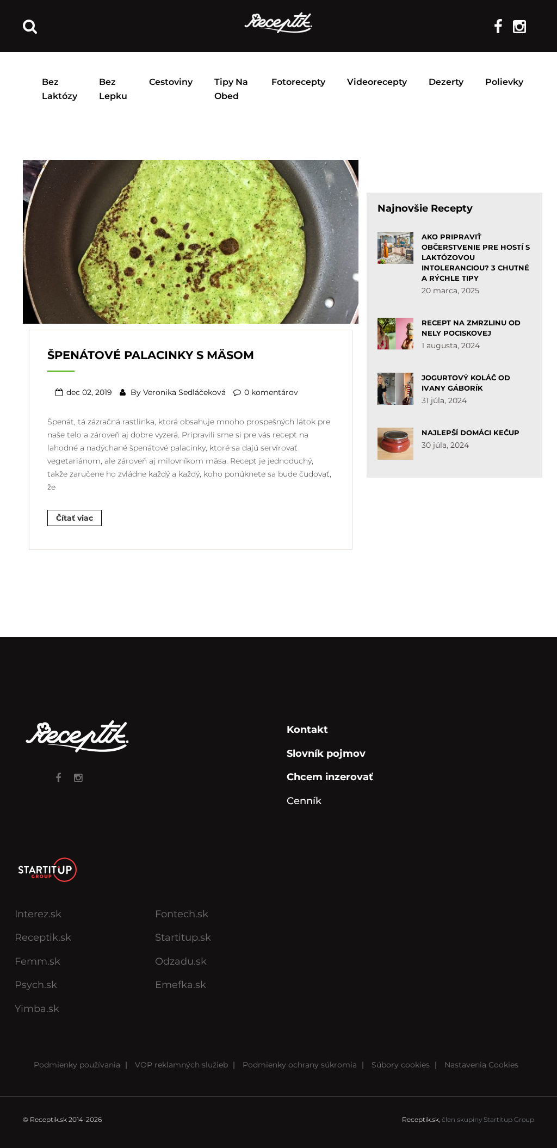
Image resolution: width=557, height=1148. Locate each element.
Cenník (304, 801)
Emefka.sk (180, 985)
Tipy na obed (231, 89)
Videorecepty (377, 82)
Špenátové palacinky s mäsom (150, 355)
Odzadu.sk (181, 961)
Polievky (504, 82)
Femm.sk (37, 961)
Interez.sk (38, 914)
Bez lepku (113, 89)
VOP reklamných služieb (181, 1065)
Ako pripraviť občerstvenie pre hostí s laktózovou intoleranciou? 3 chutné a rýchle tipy (476, 257)
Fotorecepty (298, 82)
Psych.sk (36, 985)
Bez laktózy (59, 89)
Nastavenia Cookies (481, 1065)
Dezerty (446, 82)
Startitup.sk (183, 937)
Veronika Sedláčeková (184, 392)
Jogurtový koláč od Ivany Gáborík (466, 382)
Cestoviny (171, 82)
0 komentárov (271, 392)
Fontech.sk (181, 914)
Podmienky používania (77, 1065)
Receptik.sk (43, 937)
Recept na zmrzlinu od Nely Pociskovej (471, 327)
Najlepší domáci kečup (470, 432)
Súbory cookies (401, 1065)
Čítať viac (74, 518)
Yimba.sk (37, 1009)
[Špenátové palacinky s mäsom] (190, 240)
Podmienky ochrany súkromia (300, 1065)
